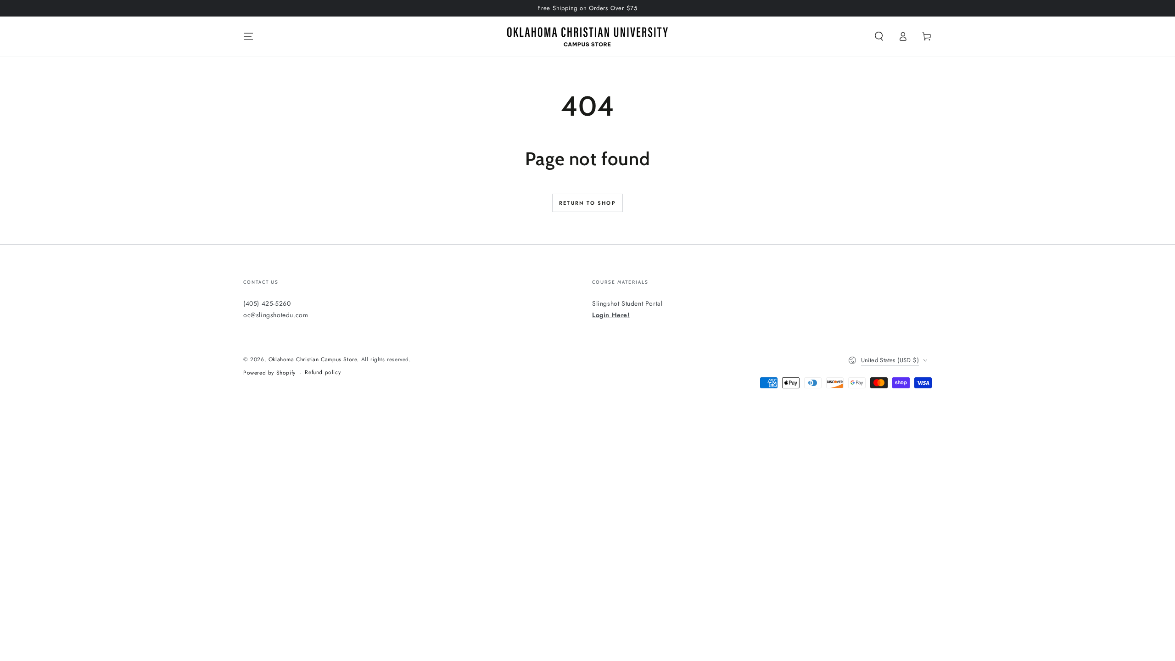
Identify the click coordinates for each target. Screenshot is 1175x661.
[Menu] (248, 36)
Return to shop (587, 203)
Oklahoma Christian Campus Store (313, 359)
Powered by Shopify (269, 373)
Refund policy (323, 372)
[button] (879, 36)
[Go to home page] (587, 36)
